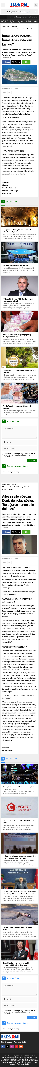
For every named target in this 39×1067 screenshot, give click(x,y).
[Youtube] (16, 1046)
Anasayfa (7, 26)
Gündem (14, 26)
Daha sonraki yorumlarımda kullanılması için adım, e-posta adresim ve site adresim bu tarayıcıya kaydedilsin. (19, 455)
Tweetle (17, 62)
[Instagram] (12, 1046)
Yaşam (14, 484)
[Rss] (21, 1046)
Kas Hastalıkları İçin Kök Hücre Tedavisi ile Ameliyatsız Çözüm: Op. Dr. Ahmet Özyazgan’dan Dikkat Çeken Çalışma (24, 17)
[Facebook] (3, 1046)
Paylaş (7, 62)
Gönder (27, 62)
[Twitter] (7, 1046)
